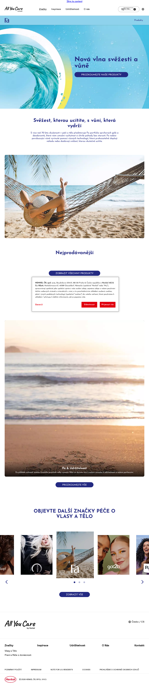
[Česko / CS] (143, 9)
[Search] (122, 9)
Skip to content (74, 1)
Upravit (39, 304)
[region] (75, 294)
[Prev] (6, 582)
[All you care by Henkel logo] (14, 9)
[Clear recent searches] (134, 9)
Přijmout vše (108, 305)
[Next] (142, 582)
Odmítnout (89, 305)
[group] (74, 398)
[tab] (74, 582)
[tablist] (74, 582)
